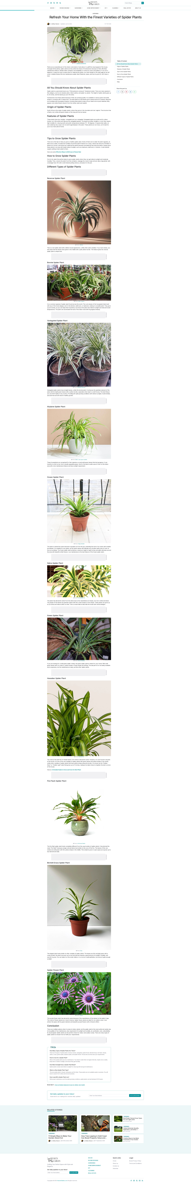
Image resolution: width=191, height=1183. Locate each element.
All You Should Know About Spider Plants (127, 64)
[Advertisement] (78, 81)
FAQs (118, 82)
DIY (89, 1168)
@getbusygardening (81, 63)
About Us (138, 8)
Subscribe (74, 1172)
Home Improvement (94, 1165)
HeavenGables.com (62, 1180)
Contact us (116, 1166)
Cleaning (91, 1170)
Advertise (115, 1168)
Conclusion (120, 79)
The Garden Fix (81, 597)
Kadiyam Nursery (81, 387)
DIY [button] (106, 8)
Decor (90, 1158)
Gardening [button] (78, 8)
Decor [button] (52, 8)
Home (114, 1161)
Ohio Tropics (81, 301)
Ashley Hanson (55, 24)
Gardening (95, 13)
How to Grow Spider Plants (124, 74)
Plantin (81, 1015)
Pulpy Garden (81, 543)
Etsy (81, 950)
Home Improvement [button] (93, 8)
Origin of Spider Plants (122, 66)
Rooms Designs (93, 1160)
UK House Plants (81, 843)
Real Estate (127, 8)
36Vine (81, 245)
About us (115, 1163)
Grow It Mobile (81, 660)
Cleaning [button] (115, 8)
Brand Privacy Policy (135, 1161)
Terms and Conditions (135, 1163)
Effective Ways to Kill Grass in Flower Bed (68, 152)
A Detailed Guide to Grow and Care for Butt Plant (66, 770)
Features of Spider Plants (123, 69)
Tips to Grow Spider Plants (124, 71)
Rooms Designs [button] (64, 8)
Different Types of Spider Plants (125, 76)
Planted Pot (81, 756)
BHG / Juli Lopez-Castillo (81, 459)
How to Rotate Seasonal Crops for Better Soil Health (70, 1085)
